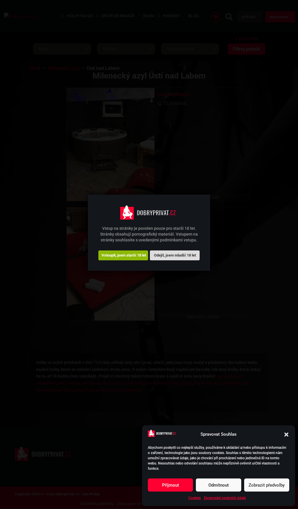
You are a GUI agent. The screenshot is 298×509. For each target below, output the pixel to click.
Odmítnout (218, 485)
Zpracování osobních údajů (225, 498)
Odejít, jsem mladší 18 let (175, 255)
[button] (286, 434)
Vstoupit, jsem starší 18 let (124, 255)
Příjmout (170, 485)
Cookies (194, 498)
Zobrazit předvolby (267, 485)
